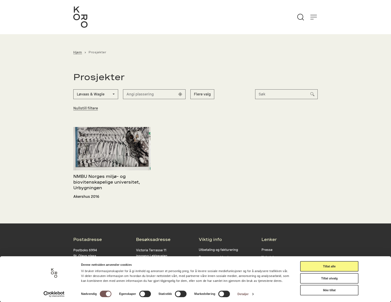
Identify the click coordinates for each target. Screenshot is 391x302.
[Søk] (301, 17)
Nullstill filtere (85, 108)
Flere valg (202, 94)
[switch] (145, 294)
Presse (266, 250)
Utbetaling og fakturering (218, 250)
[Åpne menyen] (314, 17)
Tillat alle (329, 266)
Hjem (77, 52)
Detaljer (243, 294)
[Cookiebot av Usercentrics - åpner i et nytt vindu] (54, 294)
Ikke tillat (329, 290)
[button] (95, 94)
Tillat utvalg (329, 278)
